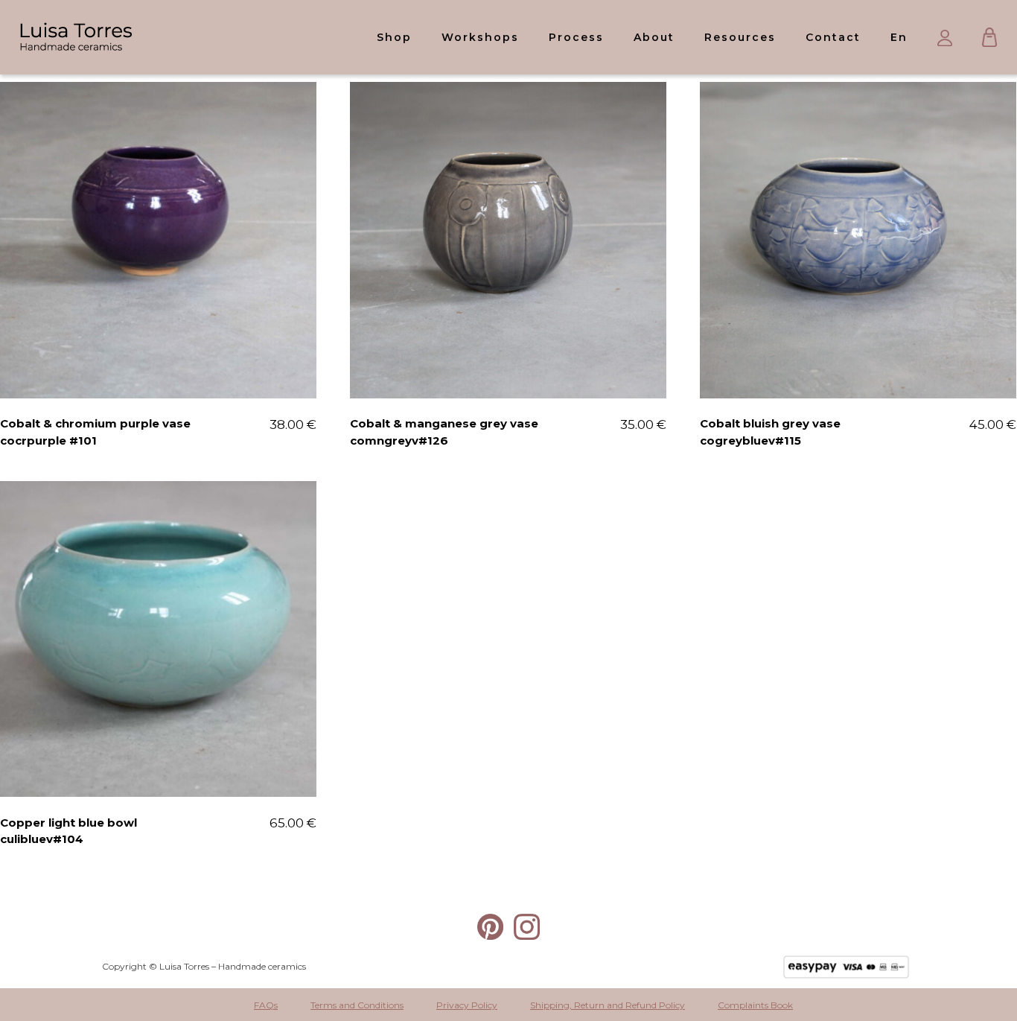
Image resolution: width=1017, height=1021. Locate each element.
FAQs (266, 1005)
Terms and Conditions (357, 1005)
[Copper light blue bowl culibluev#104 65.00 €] (158, 639)
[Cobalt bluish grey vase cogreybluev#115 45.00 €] (858, 240)
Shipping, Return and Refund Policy (607, 1005)
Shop (394, 37)
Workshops (480, 37)
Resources (740, 37)
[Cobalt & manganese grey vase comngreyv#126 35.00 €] (508, 240)
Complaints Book (755, 1005)
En (899, 37)
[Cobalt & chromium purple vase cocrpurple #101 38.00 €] (158, 240)
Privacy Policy (466, 1005)
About (654, 37)
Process (576, 37)
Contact (833, 37)
